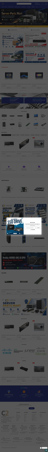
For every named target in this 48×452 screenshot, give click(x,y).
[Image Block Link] (15, 225)
